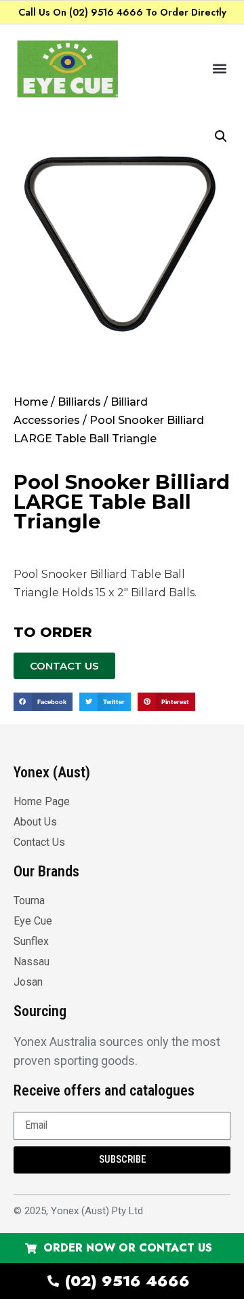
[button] (219, 69)
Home (31, 401)
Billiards (79, 401)
